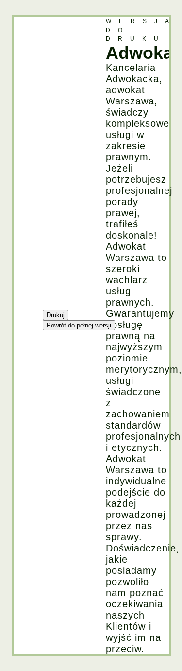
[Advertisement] (52, 162)
